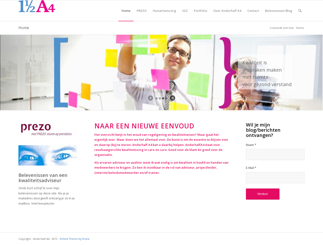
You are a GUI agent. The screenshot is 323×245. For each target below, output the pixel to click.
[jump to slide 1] (156, 98)
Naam (251, 145)
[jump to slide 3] (163, 98)
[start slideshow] (150, 98)
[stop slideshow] (172, 98)
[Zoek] (300, 10)
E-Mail (251, 168)
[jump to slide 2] (160, 98)
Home (23, 27)
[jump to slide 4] (166, 98)
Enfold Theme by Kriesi (74, 239)
